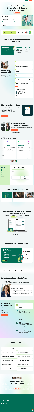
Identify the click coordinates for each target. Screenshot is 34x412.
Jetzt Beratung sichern (17, 12)
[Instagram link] (3, 403)
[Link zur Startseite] (6, 399)
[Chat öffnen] (32, 410)
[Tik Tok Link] (6, 403)
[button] (7, 1)
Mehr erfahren (5, 260)
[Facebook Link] (1, 403)
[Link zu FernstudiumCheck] (21, 5)
